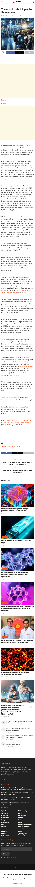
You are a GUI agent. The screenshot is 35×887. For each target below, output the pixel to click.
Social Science (22, 829)
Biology (3, 820)
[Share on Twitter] (20, 52)
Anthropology (5, 813)
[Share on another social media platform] (29, 52)
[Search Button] (33, 2)
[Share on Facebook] (10, 52)
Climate (3, 833)
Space (20, 831)
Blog (2, 824)
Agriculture (4, 811)
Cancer (3, 829)
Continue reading (17, 883)
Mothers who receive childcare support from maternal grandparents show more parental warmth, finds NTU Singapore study (12, 710)
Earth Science (5, 835)
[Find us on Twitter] (4, 779)
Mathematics (22, 815)
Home (2, 6)
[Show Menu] (2, 2)
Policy (20, 822)
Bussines (3, 826)
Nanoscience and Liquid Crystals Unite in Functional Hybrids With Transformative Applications (15, 574)
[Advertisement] (17, 58)
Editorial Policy (22, 811)
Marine (20, 813)
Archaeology (4, 815)
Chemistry (15, 6)
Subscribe (6, 854)
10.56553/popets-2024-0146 (10, 446)
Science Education (23, 826)
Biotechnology (5, 822)
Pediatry (20, 820)
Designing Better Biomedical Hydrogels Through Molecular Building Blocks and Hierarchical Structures (17, 609)
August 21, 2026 (5, 676)
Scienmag (7, 867)
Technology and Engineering (22, 834)
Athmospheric (5, 817)
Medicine (20, 817)
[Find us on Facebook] (1, 779)
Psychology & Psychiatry (25, 824)
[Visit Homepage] (17, 2)
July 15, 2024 (4, 15)
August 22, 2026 (5, 513)
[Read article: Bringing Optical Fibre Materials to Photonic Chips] (17, 527)
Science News (8, 6)
